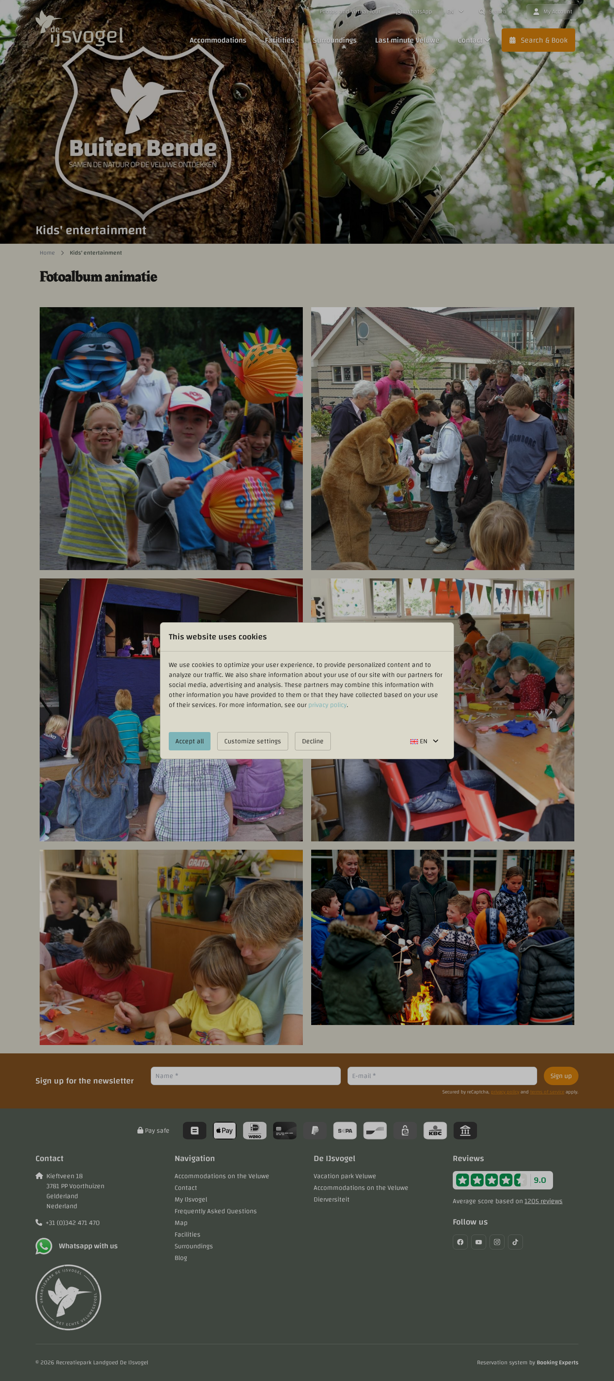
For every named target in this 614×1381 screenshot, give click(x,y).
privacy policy (327, 705)
